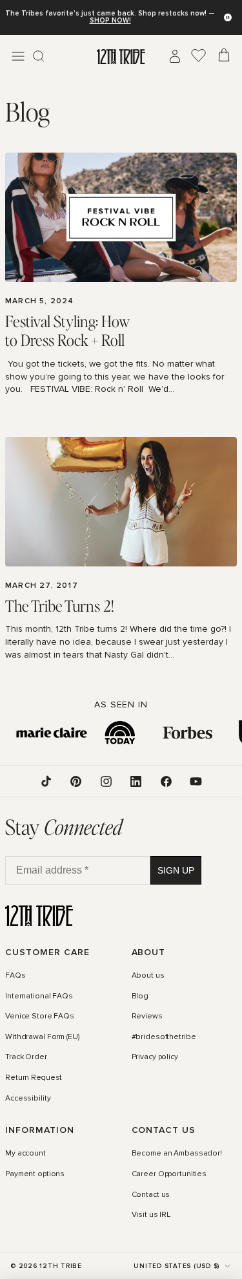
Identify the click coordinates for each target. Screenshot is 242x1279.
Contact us (151, 1195)
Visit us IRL (151, 1216)
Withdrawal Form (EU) (42, 1037)
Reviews (147, 1017)
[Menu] (18, 56)
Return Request (33, 1078)
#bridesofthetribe (164, 1037)
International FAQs (39, 996)
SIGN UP (175, 870)
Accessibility (27, 1098)
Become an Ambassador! (177, 1154)
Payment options (35, 1174)
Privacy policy (155, 1058)
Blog (140, 996)
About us (148, 976)
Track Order (26, 1058)
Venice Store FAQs (39, 1017)
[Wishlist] (199, 56)
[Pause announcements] (228, 17)
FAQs (15, 976)
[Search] (38, 56)
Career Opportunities (169, 1174)
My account (25, 1154)
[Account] (175, 56)
